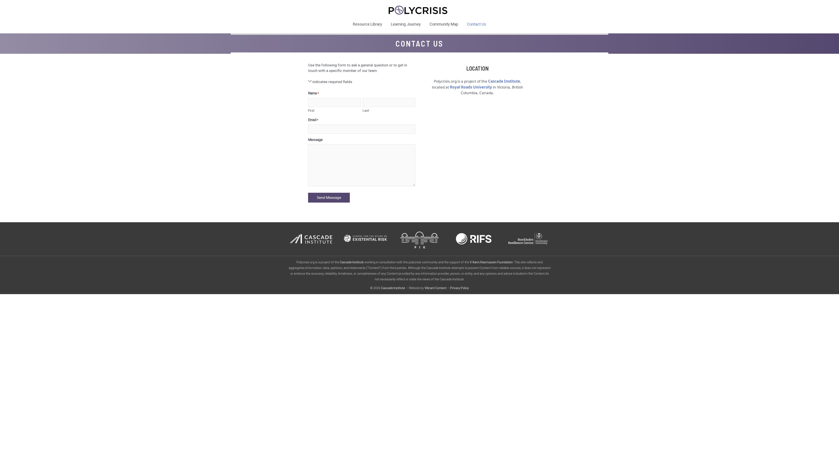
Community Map (444, 24)
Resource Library (367, 24)
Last (366, 111)
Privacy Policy (459, 288)
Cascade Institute (352, 262)
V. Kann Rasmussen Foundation (491, 262)
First (311, 111)
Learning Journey (406, 24)
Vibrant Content (435, 288)
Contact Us (476, 24)
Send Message (329, 197)
